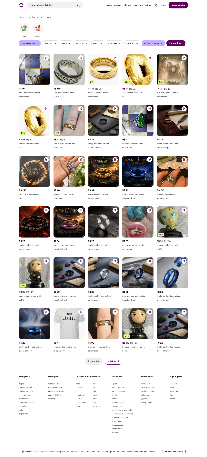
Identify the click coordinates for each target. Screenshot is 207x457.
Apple (78, 406)
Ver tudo (51, 398)
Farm (78, 383)
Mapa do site (117, 428)
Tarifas (115, 395)
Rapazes (117, 5)
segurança (117, 406)
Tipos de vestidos (55, 387)
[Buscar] (78, 5)
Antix (95, 398)
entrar (163, 5)
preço (95, 43)
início (21, 17)
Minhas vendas (147, 387)
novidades (112, 43)
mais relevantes (28, 43)
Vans (78, 391)
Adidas (95, 383)
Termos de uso (118, 402)
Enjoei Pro (23, 413)
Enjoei (21, 383)
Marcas (115, 398)
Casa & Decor (24, 395)
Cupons (115, 432)
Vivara (95, 395)
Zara (94, 387)
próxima (112, 361)
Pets (21, 410)
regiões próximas (151, 43)
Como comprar (118, 391)
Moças (109, 5)
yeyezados (146, 398)
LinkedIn (173, 398)
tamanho (80, 43)
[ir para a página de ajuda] (157, 5)
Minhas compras (148, 391)
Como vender (118, 387)
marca (64, 43)
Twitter (172, 387)
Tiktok (172, 395)
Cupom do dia (54, 383)
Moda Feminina (25, 387)
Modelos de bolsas (56, 391)
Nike (94, 391)
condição (130, 43)
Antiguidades (24, 406)
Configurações (147, 402)
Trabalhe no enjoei (120, 417)
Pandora (80, 395)
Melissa (79, 387)
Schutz (96, 402)
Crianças (127, 5)
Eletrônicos (24, 398)
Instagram (174, 391)
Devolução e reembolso (122, 413)
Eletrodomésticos (26, 402)
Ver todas (97, 406)
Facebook (174, 383)
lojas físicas (117, 421)
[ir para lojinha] (69, 143)
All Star (79, 398)
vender (178, 5)
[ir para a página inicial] (21, 6)
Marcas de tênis (55, 395)
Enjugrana (145, 395)
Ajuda (114, 383)
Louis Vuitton (81, 402)
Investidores (117, 424)
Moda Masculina (26, 391)
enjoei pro (138, 5)
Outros (148, 5)
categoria (48, 43)
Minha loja (145, 383)
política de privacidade (144, 451)
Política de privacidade (122, 410)
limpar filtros (175, 43)
